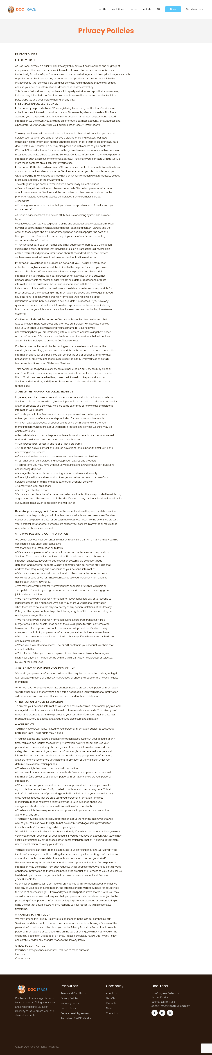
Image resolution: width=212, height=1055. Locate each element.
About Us (111, 993)
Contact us (112, 1013)
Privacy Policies (69, 998)
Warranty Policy (70, 1003)
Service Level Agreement (75, 1013)
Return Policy (68, 1008)
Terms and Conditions (73, 993)
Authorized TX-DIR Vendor (76, 1018)
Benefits (110, 998)
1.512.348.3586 (166, 1001)
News (109, 1008)
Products (111, 1003)
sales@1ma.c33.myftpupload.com (170, 1005)
